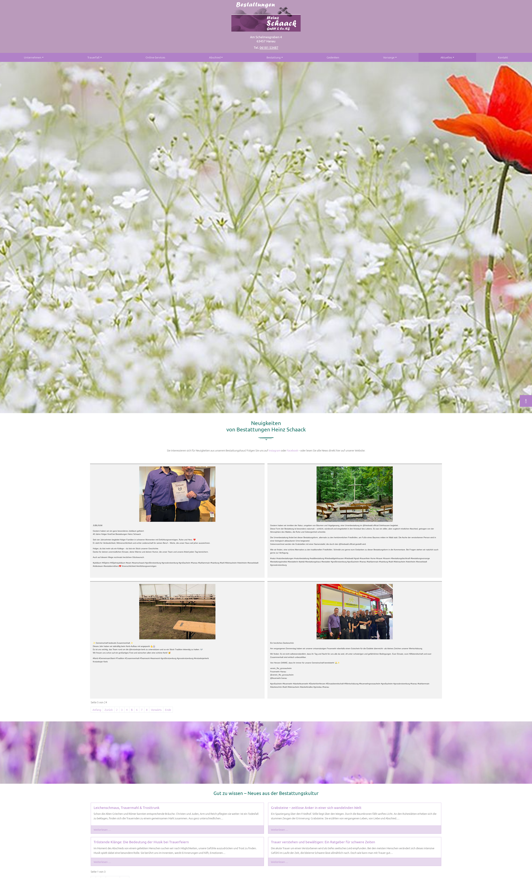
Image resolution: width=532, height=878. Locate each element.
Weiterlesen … (102, 829)
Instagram (274, 450)
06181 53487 (269, 47)
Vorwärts (156, 709)
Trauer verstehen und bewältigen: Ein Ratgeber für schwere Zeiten (323, 842)
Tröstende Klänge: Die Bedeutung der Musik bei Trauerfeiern (141, 842)
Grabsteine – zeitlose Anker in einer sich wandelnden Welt (316, 807)
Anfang (97, 709)
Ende (168, 709)
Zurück (109, 709)
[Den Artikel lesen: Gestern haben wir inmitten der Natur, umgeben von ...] (354, 494)
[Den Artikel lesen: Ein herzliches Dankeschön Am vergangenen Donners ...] (354, 611)
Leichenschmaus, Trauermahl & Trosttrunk (126, 807)
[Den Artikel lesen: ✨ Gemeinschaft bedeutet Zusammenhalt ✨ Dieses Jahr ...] (177, 611)
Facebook (292, 450)
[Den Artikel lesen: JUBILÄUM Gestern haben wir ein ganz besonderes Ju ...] (177, 494)
